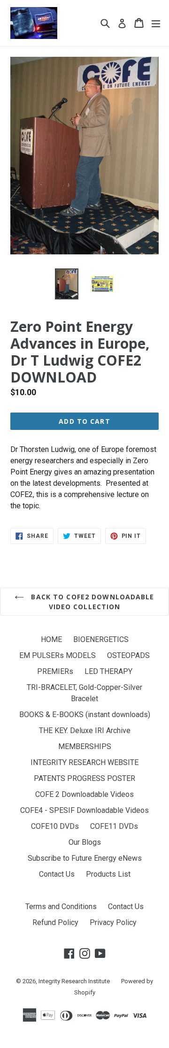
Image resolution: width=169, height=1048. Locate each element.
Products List (108, 874)
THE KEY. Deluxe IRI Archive (85, 730)
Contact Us (57, 874)
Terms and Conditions (61, 906)
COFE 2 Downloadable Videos (84, 794)
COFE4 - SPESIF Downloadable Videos (84, 810)
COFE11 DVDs (114, 826)
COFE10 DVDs (55, 826)
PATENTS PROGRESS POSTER (84, 778)
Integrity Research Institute (74, 981)
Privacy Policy (113, 922)
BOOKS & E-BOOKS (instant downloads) (84, 714)
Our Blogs (85, 842)
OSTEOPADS (128, 655)
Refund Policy (55, 922)
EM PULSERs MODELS (57, 655)
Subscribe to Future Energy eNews (85, 858)
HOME (51, 639)
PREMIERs (55, 671)
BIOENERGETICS (101, 639)
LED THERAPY (108, 671)
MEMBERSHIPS (84, 746)
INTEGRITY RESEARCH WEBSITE (84, 762)
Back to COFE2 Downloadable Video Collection (91, 601)
